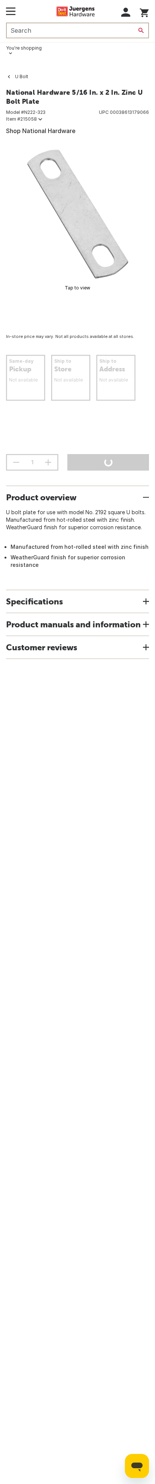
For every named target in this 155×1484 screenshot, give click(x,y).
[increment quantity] (48, 462)
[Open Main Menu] (10, 11)
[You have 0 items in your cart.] (144, 11)
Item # (21, 119)
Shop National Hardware (41, 131)
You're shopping (24, 48)
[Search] (141, 30)
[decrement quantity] (16, 462)
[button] (126, 12)
